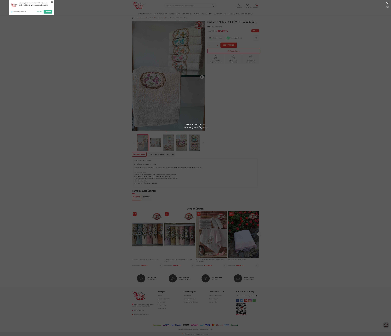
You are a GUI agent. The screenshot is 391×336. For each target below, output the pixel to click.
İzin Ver (48, 11)
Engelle (39, 11)
